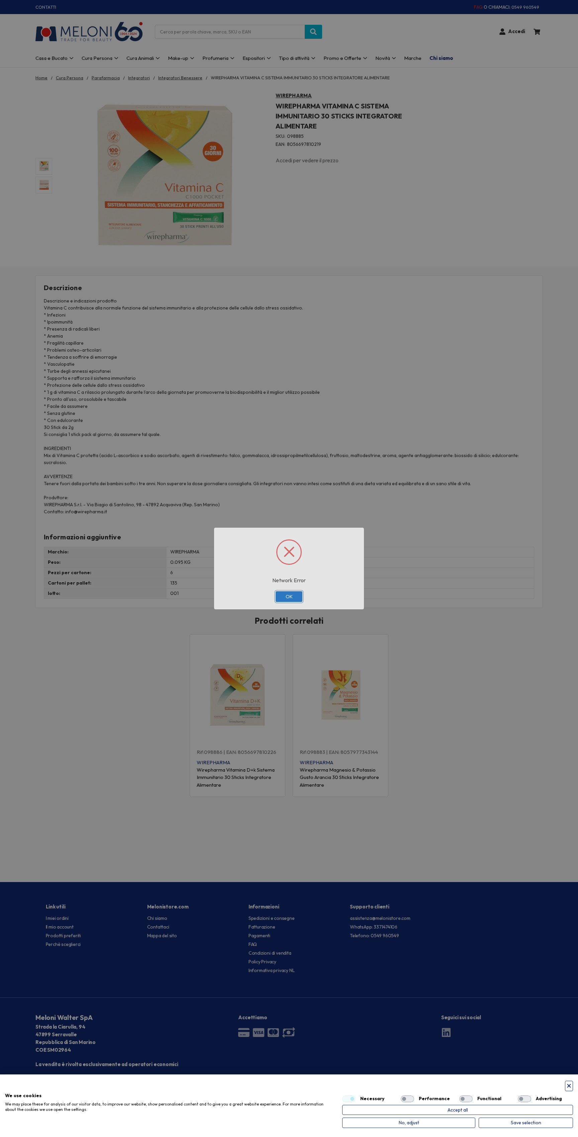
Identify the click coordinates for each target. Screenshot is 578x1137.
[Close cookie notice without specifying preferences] (569, 1086)
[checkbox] (349, 1099)
